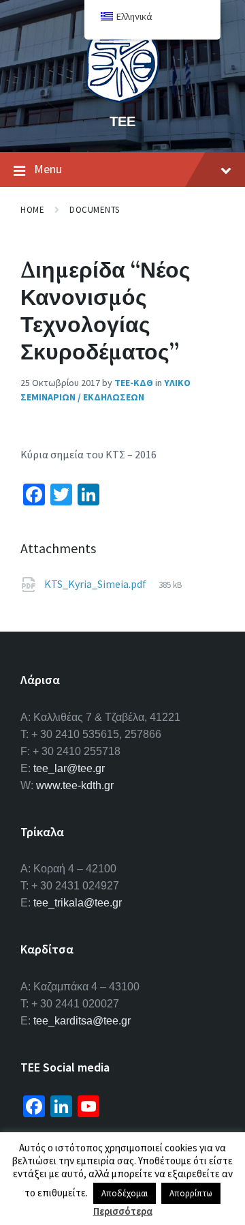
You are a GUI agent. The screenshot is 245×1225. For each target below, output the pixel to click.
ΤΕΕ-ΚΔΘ (133, 383)
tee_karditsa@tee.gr (82, 1021)
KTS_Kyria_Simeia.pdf (96, 584)
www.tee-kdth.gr (75, 785)
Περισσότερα (122, 1211)
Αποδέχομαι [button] (124, 1193)
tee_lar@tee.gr (69, 768)
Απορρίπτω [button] (190, 1193)
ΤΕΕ (122, 121)
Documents (94, 210)
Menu (48, 169)
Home (32, 210)
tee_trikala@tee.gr (77, 903)
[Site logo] (122, 98)
